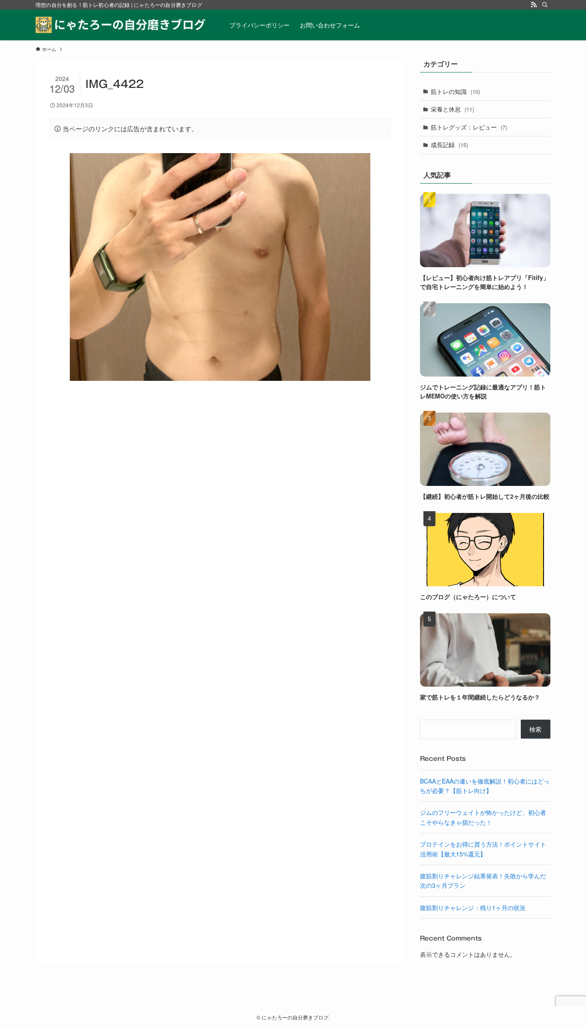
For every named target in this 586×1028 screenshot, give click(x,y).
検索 (535, 729)
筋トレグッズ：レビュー (469, 127)
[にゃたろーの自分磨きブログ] (121, 24)
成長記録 (449, 144)
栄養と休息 (452, 109)
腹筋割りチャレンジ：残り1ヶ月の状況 (473, 907)
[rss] (533, 4)
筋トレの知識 (455, 91)
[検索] (544, 4)
